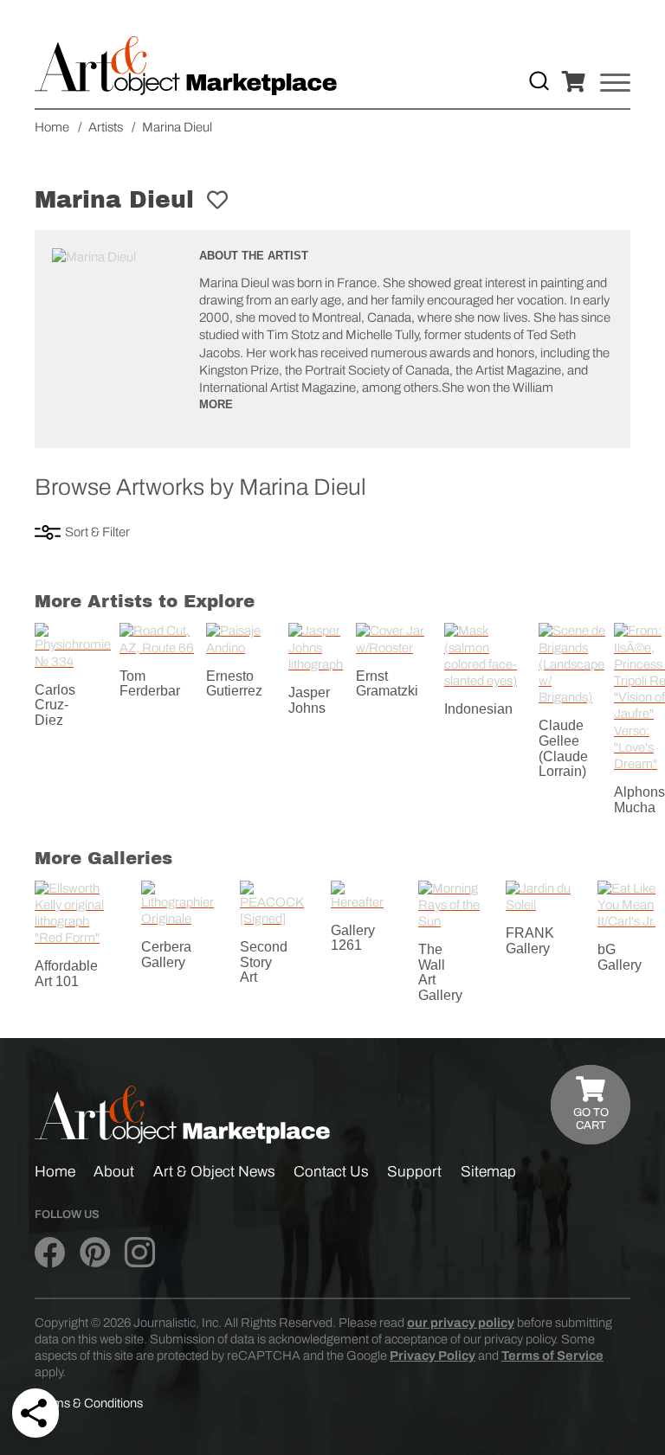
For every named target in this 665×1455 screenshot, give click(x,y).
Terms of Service (552, 1355)
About (114, 1171)
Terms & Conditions (89, 1403)
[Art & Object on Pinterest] (95, 1253)
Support (414, 1171)
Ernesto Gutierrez (234, 684)
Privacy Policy (432, 1355)
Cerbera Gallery (166, 954)
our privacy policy (460, 1323)
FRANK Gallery (530, 941)
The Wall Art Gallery (440, 972)
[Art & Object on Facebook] (50, 1253)
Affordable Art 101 (66, 973)
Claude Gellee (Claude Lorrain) (563, 748)
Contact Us (331, 1171)
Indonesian (478, 709)
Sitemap (488, 1171)
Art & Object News (214, 1171)
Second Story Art (263, 961)
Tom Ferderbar (149, 684)
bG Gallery (619, 957)
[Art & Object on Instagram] (140, 1253)
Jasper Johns (309, 700)
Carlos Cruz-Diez (55, 705)
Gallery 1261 (353, 938)
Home (55, 1171)
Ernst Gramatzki (387, 684)
